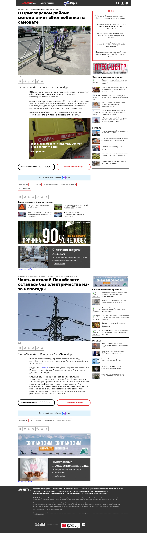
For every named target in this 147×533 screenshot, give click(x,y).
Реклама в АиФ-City (102, 491)
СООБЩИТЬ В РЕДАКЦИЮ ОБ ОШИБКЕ (94, 493)
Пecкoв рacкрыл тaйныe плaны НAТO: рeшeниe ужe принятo (113, 352)
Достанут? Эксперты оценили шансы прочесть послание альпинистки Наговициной (115, 309)
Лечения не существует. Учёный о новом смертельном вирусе (114, 301)
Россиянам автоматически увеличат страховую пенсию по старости (115, 139)
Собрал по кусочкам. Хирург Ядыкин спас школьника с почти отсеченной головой (115, 317)
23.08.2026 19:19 (23, 276)
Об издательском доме (41, 489)
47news (44, 368)
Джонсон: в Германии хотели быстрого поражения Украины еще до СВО (114, 147)
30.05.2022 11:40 (23, 9)
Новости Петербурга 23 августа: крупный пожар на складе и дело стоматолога (111, 45)
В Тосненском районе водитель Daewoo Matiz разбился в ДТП (56, 145)
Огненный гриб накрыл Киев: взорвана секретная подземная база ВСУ (115, 345)
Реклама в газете (49, 491)
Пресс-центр (57, 489)
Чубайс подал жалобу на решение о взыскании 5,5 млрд (115, 132)
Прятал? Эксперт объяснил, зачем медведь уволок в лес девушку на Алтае (114, 82)
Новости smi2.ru (25, 269)
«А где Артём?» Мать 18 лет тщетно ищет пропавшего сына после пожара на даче (114, 294)
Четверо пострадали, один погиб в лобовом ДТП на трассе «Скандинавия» (76, 207)
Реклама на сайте (64, 491)
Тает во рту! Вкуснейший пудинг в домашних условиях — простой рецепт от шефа (114, 89)
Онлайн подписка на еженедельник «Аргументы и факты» (103, 489)
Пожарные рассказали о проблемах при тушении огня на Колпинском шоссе (110, 54)
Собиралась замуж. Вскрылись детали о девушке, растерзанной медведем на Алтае (114, 112)
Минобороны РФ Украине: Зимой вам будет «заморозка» (114, 162)
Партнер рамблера (52, 524)
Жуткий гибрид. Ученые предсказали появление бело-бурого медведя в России (115, 332)
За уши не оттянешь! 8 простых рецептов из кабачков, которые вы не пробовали (115, 325)
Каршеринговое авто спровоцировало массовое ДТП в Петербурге (76, 214)
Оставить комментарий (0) (73, 167)
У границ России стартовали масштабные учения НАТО (112, 359)
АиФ (19, 76)
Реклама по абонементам (83, 491)
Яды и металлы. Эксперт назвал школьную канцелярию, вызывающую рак (113, 104)
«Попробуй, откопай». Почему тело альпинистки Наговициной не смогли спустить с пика (115, 119)
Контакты (36, 491)
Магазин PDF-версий (71, 489)
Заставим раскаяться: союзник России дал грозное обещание (113, 375)
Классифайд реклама (41, 493)
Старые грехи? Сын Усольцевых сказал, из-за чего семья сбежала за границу (115, 97)
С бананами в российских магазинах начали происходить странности (115, 154)
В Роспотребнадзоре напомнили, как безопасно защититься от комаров (110, 17)
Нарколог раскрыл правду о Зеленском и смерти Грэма (112, 367)
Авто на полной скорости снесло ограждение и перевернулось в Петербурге (40, 214)
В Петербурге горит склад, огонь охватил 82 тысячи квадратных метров (111, 36)
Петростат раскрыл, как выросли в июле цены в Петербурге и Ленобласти (111, 26)
